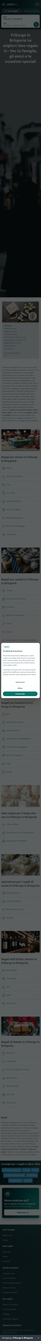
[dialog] (20, 670)
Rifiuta (20, 688)
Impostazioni (20, 682)
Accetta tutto (20, 694)
